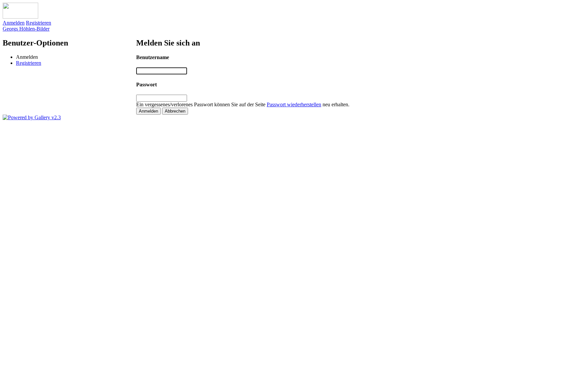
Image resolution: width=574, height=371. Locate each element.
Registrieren (38, 23)
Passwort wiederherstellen (294, 104)
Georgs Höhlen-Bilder (26, 29)
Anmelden (14, 23)
